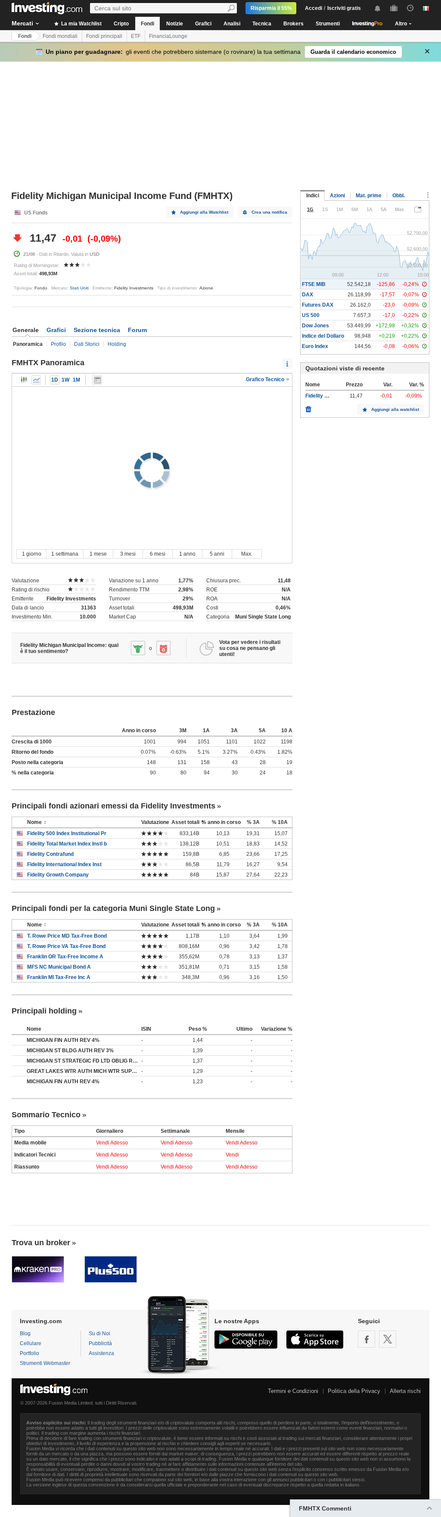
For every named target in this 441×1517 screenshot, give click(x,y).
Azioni (337, 196)
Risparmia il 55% (271, 8)
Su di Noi (99, 1333)
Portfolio (29, 1353)
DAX (307, 295)
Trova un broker (41, 1242)
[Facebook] (366, 1339)
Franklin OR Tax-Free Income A (65, 957)
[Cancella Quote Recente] (308, 407)
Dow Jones (315, 326)
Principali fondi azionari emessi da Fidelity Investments (113, 806)
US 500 (311, 315)
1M (76, 380)
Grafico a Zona (36, 380)
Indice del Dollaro (323, 336)
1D (54, 380)
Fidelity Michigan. (326, 396)
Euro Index (315, 346)
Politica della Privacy (354, 1391)
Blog (25, 1333)
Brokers (293, 24)
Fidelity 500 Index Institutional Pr (66, 833)
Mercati (22, 23)
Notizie (174, 24)
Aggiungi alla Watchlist (204, 212)
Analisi (232, 24)
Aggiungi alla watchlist (395, 409)
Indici (312, 196)
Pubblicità (100, 1343)
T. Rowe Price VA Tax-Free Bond (66, 946)
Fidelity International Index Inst (64, 864)
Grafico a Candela (24, 380)
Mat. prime (369, 196)
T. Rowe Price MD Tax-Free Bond (67, 936)
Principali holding (44, 1011)
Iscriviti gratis (344, 8)
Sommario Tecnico (46, 1114)
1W (65, 380)
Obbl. (398, 196)
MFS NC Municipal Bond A (59, 967)
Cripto (121, 24)
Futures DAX (317, 305)
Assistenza (101, 1353)
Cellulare (30, 1343)
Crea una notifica (269, 212)
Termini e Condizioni (293, 1391)
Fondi (147, 24)
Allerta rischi (405, 1391)
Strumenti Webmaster (45, 1363)
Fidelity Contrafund (50, 854)
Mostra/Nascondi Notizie (97, 380)
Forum (137, 329)
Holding (117, 344)
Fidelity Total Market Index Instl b (67, 844)
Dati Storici (86, 344)
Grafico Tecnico (266, 379)
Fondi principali (104, 36)
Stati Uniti (79, 288)
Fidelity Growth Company (58, 875)
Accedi (313, 8)
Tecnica (261, 24)
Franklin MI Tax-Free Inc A (58, 977)
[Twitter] (387, 1339)
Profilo (58, 344)
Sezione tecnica (97, 329)
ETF (135, 36)
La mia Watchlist (81, 24)
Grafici (203, 24)
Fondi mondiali (60, 36)
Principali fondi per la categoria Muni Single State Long (113, 908)
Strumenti (328, 24)
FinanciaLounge (168, 36)
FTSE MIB (314, 284)
